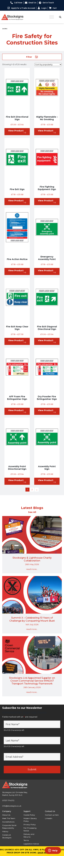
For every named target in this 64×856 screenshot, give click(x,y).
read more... (32, 569)
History (5, 831)
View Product (16, 130)
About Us (6, 815)
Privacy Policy (30, 824)
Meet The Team (8, 818)
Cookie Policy (29, 815)
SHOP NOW (44, 852)
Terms (26, 840)
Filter (29, 57)
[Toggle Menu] (51, 16)
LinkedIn (48, 818)
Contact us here (51, 815)
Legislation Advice (31, 844)
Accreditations (8, 822)
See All (32, 512)
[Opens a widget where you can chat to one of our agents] (53, 850)
